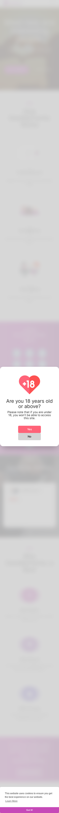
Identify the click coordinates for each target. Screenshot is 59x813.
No (29, 436)
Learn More (11, 801)
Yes (29, 429)
